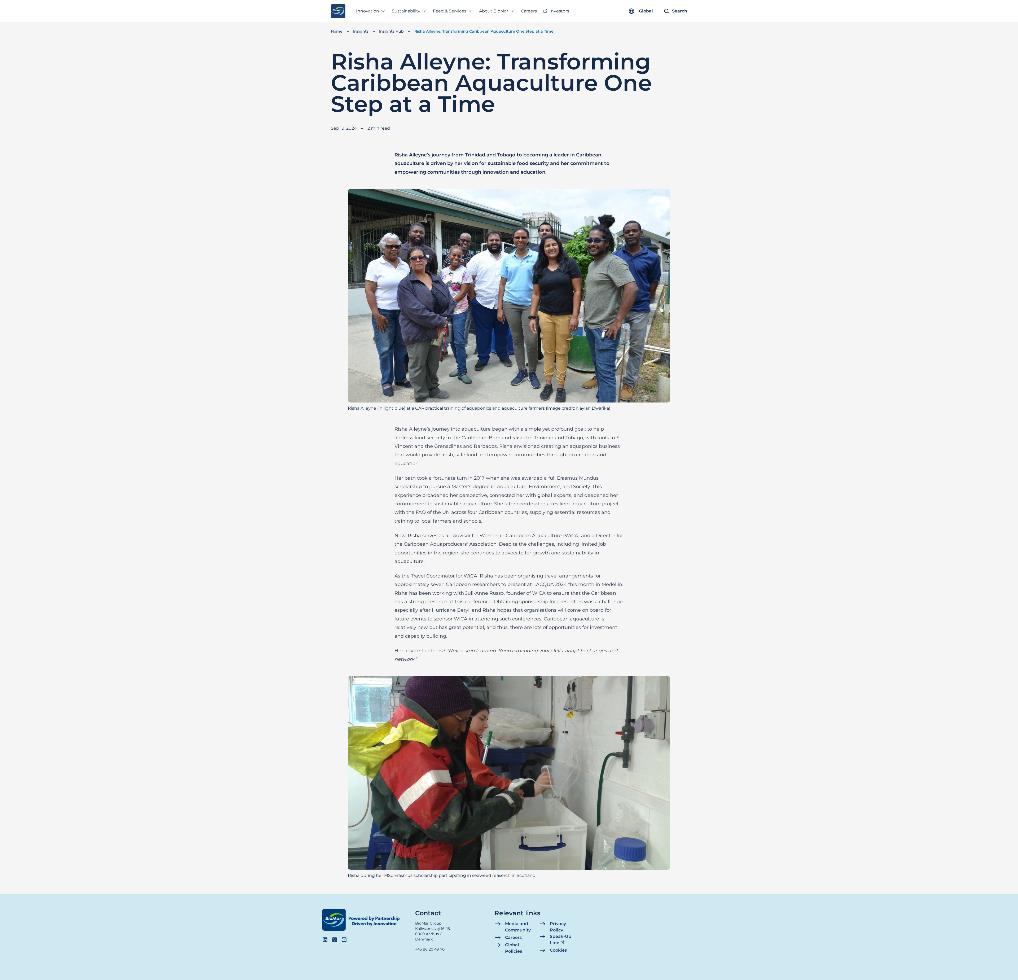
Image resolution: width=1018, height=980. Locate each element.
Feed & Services (449, 11)
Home (337, 31)
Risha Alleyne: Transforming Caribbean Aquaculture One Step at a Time (484, 31)
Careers (529, 11)
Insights (360, 31)
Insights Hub (391, 31)
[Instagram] (334, 939)
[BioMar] (338, 11)
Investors (559, 11)
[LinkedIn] (325, 939)
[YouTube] (344, 939)
